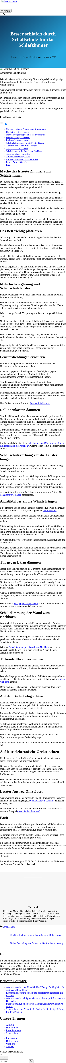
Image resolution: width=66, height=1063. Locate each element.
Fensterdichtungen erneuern (18, 137)
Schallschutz (8, 927)
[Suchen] (31, 1061)
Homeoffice (12, 1027)
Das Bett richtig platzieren (17, 132)
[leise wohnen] (9, 1)
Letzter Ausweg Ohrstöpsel (17, 162)
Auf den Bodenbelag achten (18, 156)
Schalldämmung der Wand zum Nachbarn (24, 151)
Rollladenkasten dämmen (17, 140)
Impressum (11, 1038)
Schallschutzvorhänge (10, 495)
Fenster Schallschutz (40, 403)
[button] (2, 14)
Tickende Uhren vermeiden (18, 154)
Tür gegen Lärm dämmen (17, 148)
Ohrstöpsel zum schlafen (42, 800)
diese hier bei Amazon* (28, 811)
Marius (14, 57)
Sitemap (10, 1046)
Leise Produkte (13, 1030)
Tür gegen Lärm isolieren (26, 603)
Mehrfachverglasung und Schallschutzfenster (25, 135)
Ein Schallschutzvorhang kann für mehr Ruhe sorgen (36, 935)
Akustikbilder (49, 510)
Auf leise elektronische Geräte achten (22, 159)
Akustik (10, 1025)
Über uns (10, 1043)
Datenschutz (12, 1041)
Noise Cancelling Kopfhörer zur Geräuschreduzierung (36, 943)
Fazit (8, 165)
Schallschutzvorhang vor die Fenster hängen (25, 143)
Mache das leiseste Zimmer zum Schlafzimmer (26, 129)
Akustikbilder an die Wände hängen (21, 145)
